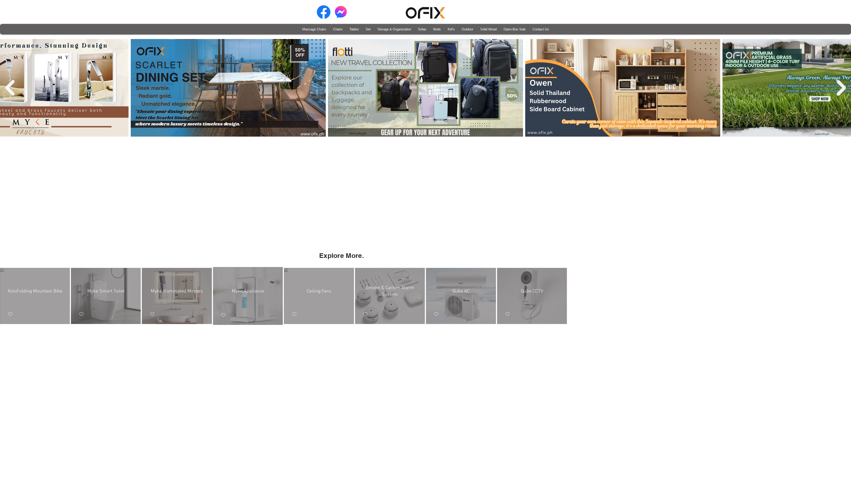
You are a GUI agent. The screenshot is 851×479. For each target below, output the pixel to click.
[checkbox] (10, 314)
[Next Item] (841, 88)
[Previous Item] (9, 88)
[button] (338, 29)
